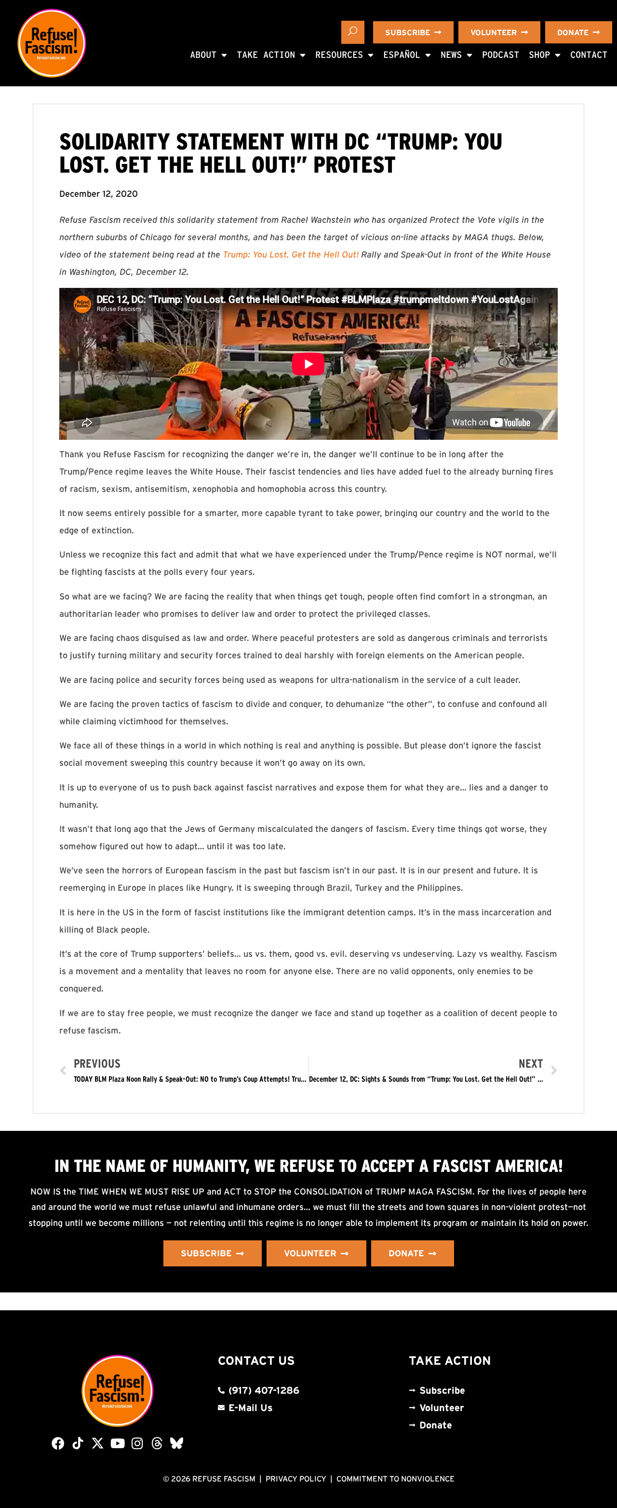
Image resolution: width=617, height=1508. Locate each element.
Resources (339, 55)
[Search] (352, 32)
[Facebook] (58, 1443)
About (203, 55)
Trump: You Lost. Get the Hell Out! (291, 254)
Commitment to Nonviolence (395, 1478)
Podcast (500, 55)
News (451, 55)
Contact (588, 55)
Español (401, 55)
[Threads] (156, 1443)
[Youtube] (117, 1443)
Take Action (266, 55)
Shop (539, 55)
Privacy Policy (296, 1478)
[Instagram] (137, 1443)
